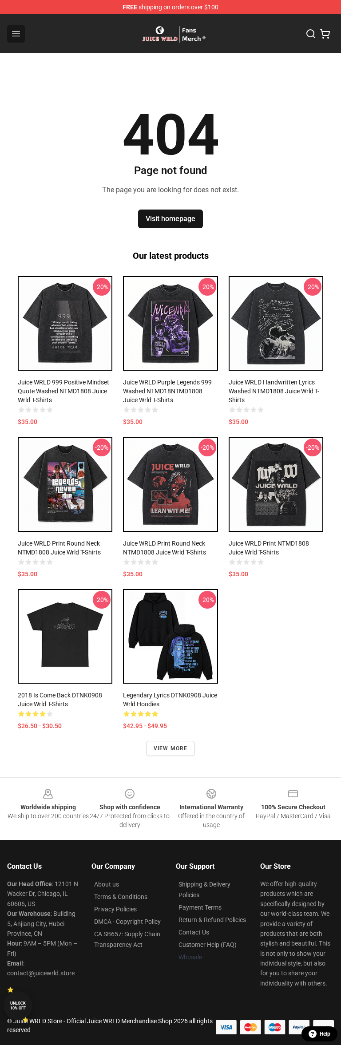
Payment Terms (200, 907)
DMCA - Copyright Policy (127, 921)
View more (171, 748)
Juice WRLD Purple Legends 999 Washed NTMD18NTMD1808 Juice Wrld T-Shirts (167, 391)
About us (106, 884)
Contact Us (193, 932)
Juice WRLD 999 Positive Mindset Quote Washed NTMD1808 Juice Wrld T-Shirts (63, 391)
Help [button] (325, 1034)
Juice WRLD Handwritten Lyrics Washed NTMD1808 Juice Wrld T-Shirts (274, 391)
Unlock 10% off (18, 1005)
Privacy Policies (115, 909)
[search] (310, 33)
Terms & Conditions (120, 896)
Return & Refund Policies (212, 919)
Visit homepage (170, 218)
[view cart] (325, 33)
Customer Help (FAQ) (207, 944)
